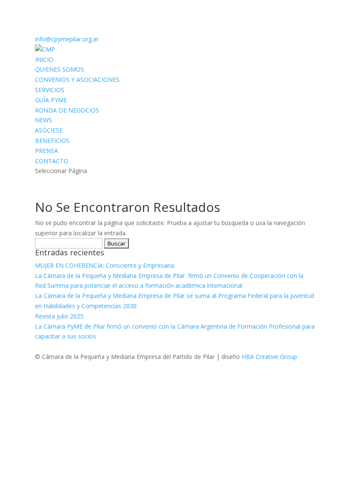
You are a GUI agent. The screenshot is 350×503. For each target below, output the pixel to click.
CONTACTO (51, 161)
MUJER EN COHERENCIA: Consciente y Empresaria (105, 265)
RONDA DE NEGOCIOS (67, 110)
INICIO (44, 59)
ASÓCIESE (49, 130)
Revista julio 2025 (59, 316)
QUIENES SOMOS (59, 69)
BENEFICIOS (52, 140)
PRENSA (46, 151)
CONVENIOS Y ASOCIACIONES (77, 79)
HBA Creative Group (269, 357)
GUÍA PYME (51, 100)
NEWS (43, 120)
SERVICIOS (49, 90)
